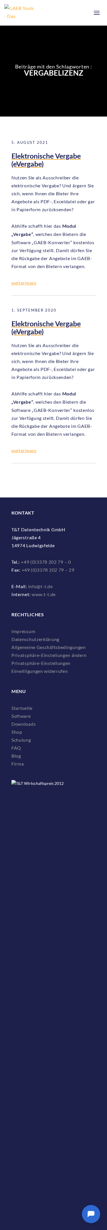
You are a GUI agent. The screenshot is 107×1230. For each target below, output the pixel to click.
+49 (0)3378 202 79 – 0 (46, 562)
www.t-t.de (44, 594)
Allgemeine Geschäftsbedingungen (48, 647)
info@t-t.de (40, 586)
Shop (16, 732)
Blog (16, 755)
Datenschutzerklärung (35, 639)
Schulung (21, 739)
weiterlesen (24, 282)
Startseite (22, 708)
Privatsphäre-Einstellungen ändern (49, 655)
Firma (17, 763)
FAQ (16, 747)
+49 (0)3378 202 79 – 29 (48, 570)
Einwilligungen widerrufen (39, 671)
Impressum (23, 631)
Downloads (23, 724)
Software (21, 716)
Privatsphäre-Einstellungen (40, 663)
